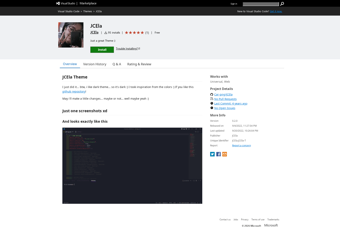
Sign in (234, 3)
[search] (282, 4)
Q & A (117, 64)
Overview (70, 64)
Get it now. (276, 11)
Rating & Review (139, 64)
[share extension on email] (224, 155)
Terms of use (257, 219)
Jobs (236, 219)
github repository (73, 91)
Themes (87, 11)
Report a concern (241, 145)
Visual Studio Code (68, 11)
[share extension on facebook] (219, 155)
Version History (94, 64)
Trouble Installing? (127, 48)
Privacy (245, 219)
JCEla (94, 32)
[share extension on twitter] (213, 155)
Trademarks (273, 219)
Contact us (225, 219)
